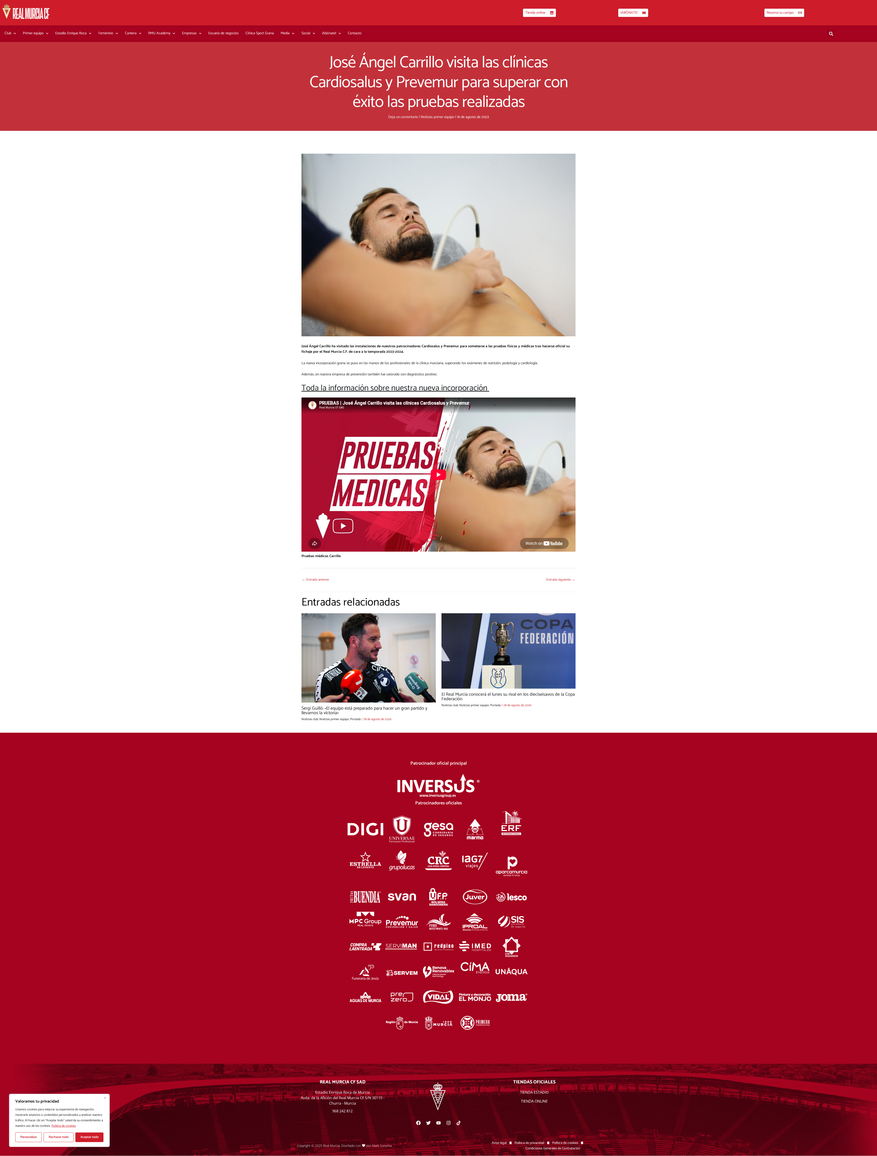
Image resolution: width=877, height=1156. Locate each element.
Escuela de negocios (223, 33)
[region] (59, 1120)
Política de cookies (63, 1126)
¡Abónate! (329, 33)
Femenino (105, 33)
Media (285, 33)
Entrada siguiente (560, 579)
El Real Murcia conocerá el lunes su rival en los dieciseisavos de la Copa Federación (508, 697)
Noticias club (309, 719)
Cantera (131, 33)
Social (305, 33)
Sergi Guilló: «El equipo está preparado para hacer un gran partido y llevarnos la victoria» (364, 711)
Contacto (355, 33)
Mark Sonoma (382, 1145)
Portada (355, 719)
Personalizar (28, 1137)
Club (8, 33)
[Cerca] (105, 1098)
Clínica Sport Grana (260, 33)
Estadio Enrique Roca (71, 33)
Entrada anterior (315, 579)
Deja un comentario (403, 117)
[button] (831, 33)
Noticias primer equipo (437, 117)
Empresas (189, 33)
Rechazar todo (59, 1137)
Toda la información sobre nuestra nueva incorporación (395, 388)
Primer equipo (33, 33)
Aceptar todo (89, 1137)
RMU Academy (159, 33)
